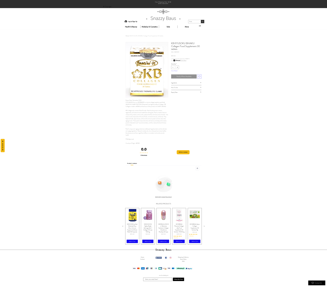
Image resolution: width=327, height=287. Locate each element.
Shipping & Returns (183, 257)
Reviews (3, 145)
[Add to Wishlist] (199, 76)
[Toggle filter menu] (197, 168)
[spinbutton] (175, 67)
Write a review (183, 152)
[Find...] (202, 21)
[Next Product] (204, 226)
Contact (142, 259)
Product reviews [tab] (132, 163)
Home (127, 36)
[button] (200, 25)
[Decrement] (172, 67)
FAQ (183, 261)
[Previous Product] (123, 226)
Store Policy (183, 259)
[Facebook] (166, 258)
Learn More (183, 60)
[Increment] (177, 67)
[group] (163, 226)
